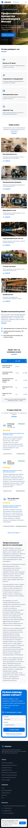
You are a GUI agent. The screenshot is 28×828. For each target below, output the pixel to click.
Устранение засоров (6, 767)
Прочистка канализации (7, 762)
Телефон (5, 722)
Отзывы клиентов (6, 792)
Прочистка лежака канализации (9, 775)
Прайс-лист (4, 795)
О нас (3, 788)
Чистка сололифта (6, 779)
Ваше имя (6, 716)
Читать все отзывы (13, 532)
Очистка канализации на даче (9, 777)
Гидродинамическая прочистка (9, 765)
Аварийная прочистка (7, 770)
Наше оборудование (6, 790)
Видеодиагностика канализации (9, 772)
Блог (3, 797)
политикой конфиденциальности (14, 734)
